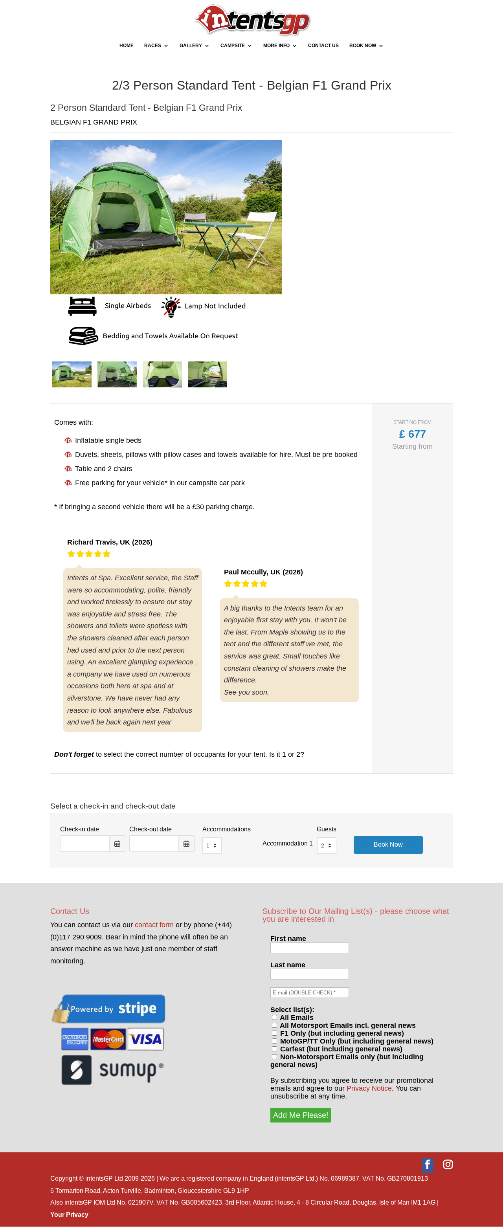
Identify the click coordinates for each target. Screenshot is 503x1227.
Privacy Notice (369, 1088)
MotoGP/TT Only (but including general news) (355, 1041)
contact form (154, 925)
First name (288, 939)
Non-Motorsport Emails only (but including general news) (347, 1061)
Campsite (232, 45)
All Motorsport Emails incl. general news (347, 1025)
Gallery (191, 45)
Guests (326, 829)
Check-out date (150, 829)
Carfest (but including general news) (340, 1049)
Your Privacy (69, 1214)
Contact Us (323, 45)
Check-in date (79, 829)
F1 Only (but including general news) (341, 1033)
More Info (276, 45)
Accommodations (226, 829)
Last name (287, 965)
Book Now (362, 45)
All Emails (296, 1018)
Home (126, 45)
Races (152, 45)
